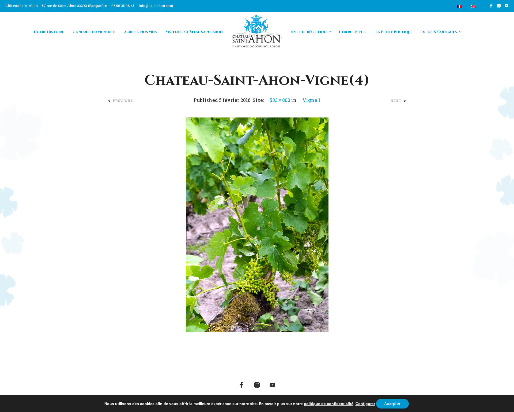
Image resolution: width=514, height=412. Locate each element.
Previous (123, 100)
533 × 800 (280, 100)
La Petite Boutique (393, 32)
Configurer (365, 404)
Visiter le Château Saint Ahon (194, 32)
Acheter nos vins (140, 32)
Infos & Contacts (439, 32)
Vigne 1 (311, 100)
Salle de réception (309, 32)
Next (395, 100)
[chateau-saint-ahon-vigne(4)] (257, 224)
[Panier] (446, 6)
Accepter (392, 403)
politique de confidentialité (328, 404)
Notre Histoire (49, 32)
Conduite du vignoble (94, 32)
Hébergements (352, 32)
